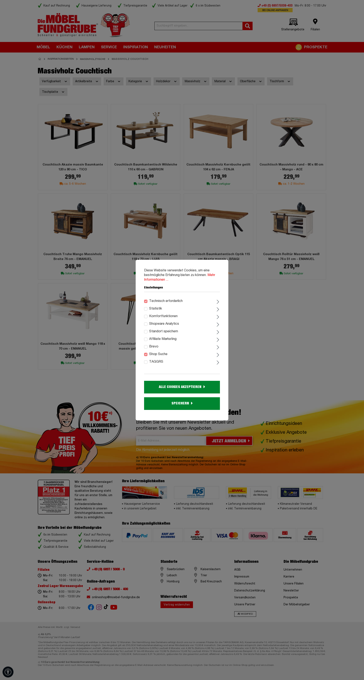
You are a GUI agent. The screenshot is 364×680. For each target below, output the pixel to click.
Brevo (153, 346)
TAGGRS (156, 362)
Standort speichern (163, 331)
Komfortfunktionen (163, 316)
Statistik (155, 308)
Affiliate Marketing (163, 339)
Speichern (180, 403)
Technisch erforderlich (166, 301)
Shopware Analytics (164, 324)
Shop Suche (158, 354)
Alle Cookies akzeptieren (180, 387)
